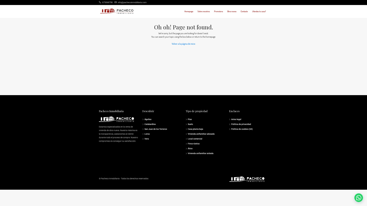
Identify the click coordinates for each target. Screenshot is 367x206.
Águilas (148, 119)
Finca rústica (194, 143)
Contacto (244, 11)
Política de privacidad (241, 124)
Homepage (189, 11)
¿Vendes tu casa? (259, 11)
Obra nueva (231, 11)
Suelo (190, 124)
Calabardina (150, 124)
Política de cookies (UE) (242, 129)
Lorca (147, 134)
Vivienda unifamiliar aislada (200, 153)
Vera (147, 139)
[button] (358, 197)
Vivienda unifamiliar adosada (201, 134)
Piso (190, 119)
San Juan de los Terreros (156, 129)
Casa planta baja (195, 129)
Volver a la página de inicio (183, 43)
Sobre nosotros (204, 11)
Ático (190, 148)
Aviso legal (236, 119)
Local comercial (195, 139)
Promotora (218, 11)
